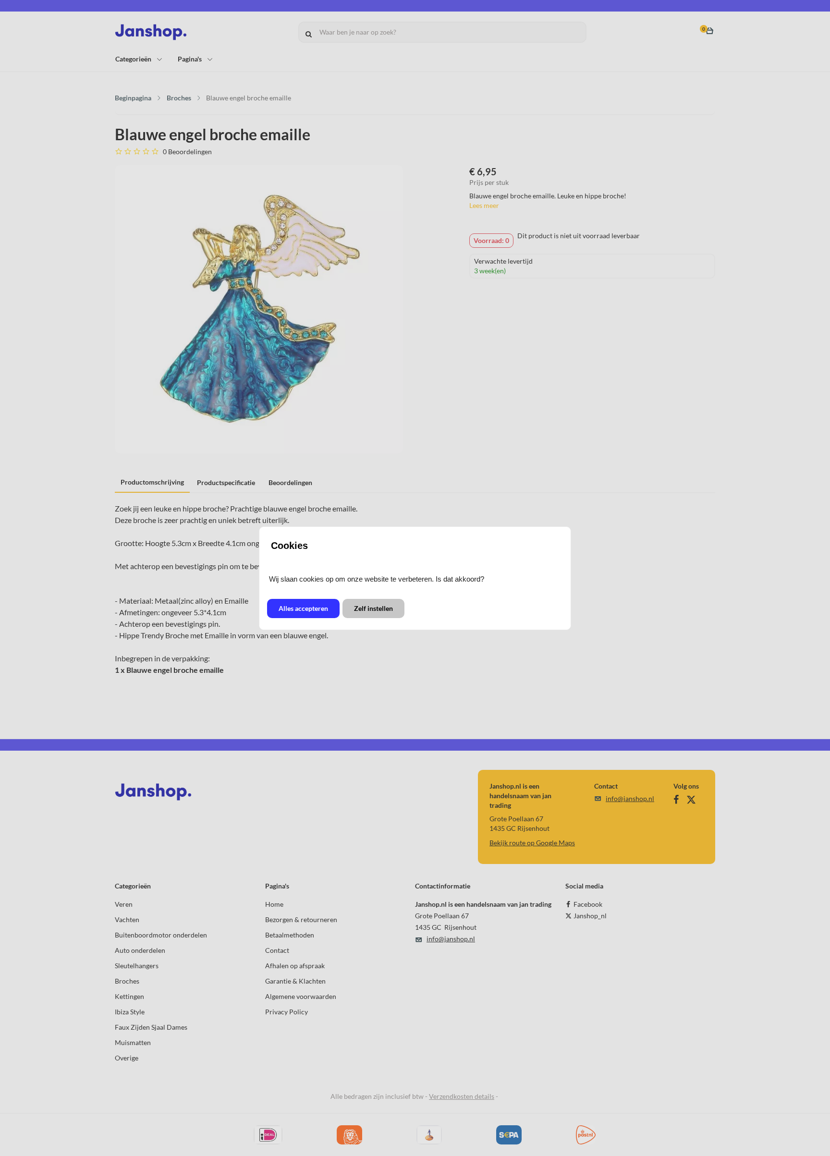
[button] (303, 608)
